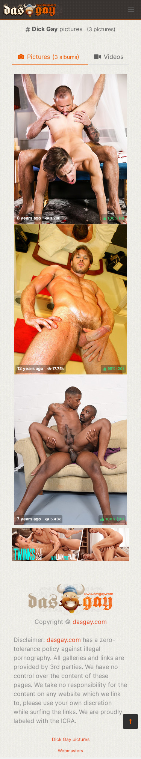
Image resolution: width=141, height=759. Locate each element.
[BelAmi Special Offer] (70, 559)
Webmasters (70, 750)
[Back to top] (130, 721)
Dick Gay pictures (70, 739)
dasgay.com (90, 621)
